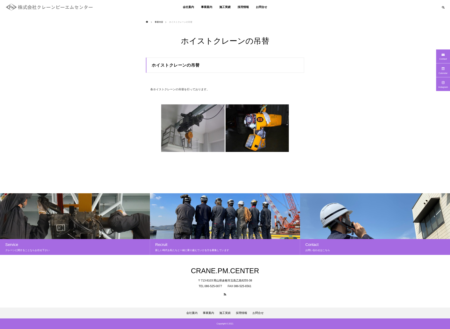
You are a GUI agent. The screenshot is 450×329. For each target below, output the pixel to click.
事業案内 (206, 6)
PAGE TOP (437, 315)
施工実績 (225, 6)
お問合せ (261, 6)
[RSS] (225, 294)
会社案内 (188, 6)
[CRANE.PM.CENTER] (49, 7)
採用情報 (243, 6)
